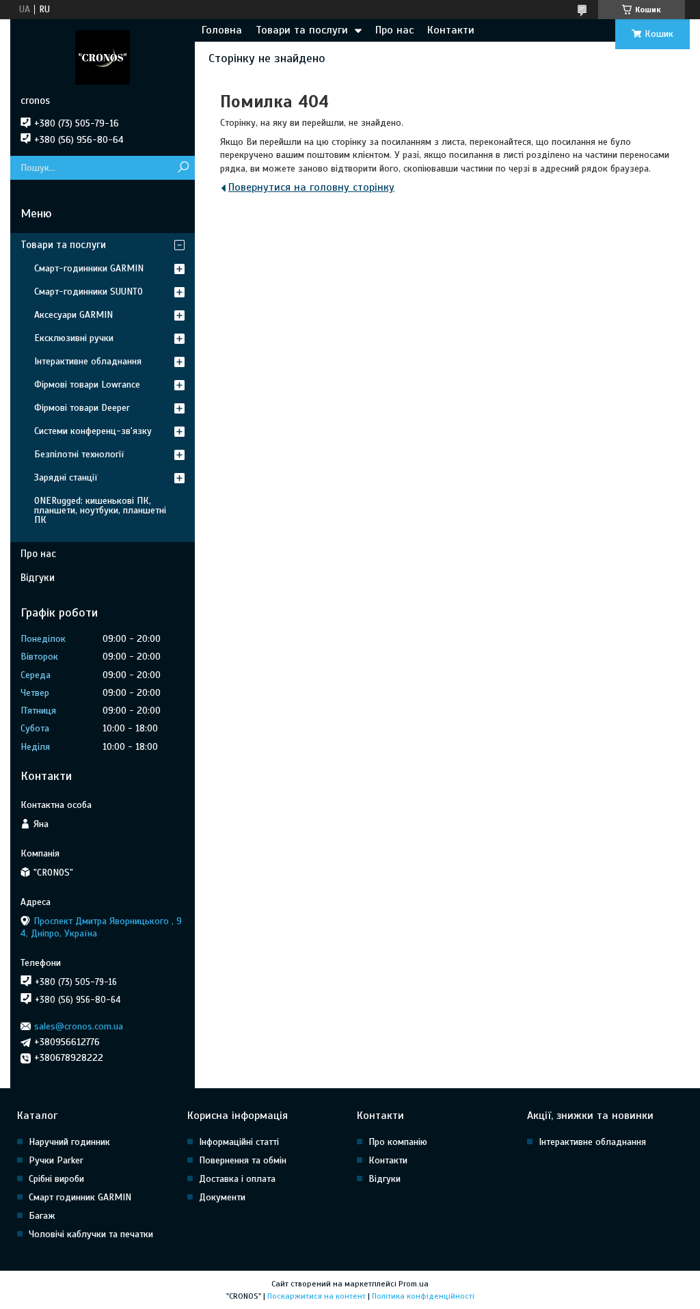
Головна (222, 30)
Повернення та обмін (242, 1160)
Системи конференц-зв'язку (93, 431)
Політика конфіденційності (423, 1296)
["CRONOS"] (103, 56)
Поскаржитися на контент (316, 1296)
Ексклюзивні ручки (73, 338)
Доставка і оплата (237, 1179)
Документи (222, 1197)
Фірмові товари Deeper (82, 408)
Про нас (394, 30)
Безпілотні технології (79, 454)
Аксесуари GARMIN (73, 315)
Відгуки (38, 577)
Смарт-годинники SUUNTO (88, 291)
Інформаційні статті (239, 1142)
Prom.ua (414, 1283)
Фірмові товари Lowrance (87, 384)
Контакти (450, 30)
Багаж (42, 1216)
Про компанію (397, 1142)
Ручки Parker (56, 1160)
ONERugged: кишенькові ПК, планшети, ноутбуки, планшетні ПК (100, 510)
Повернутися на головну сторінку (311, 187)
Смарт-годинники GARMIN (89, 268)
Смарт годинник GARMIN (80, 1197)
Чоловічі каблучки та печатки (91, 1234)
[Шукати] (183, 168)
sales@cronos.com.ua (78, 1026)
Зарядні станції (66, 477)
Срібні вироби (56, 1179)
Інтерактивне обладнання (88, 361)
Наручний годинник (69, 1142)
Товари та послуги (302, 30)
